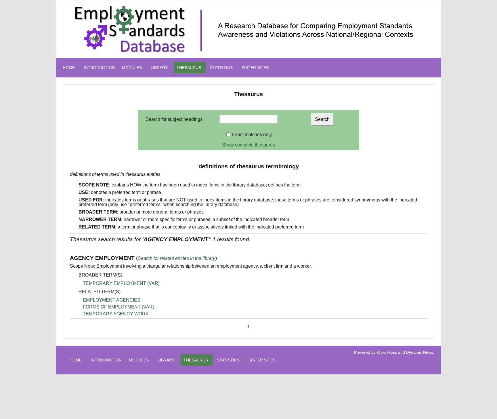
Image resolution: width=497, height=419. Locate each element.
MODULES (132, 67)
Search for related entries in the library (176, 258)
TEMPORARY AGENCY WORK (116, 313)
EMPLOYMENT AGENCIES (111, 300)
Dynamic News (419, 352)
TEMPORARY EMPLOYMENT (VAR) (121, 283)
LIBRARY (159, 67)
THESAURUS (189, 67)
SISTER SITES (255, 67)
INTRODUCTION (99, 67)
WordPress (387, 352)
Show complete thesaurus (248, 144)
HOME (69, 67)
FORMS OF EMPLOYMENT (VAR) (118, 306)
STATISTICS (221, 67)
